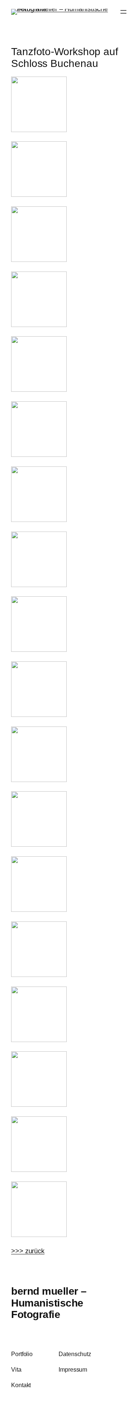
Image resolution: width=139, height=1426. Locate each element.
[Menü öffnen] (123, 11)
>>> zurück (27, 1251)
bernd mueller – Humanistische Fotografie (49, 1302)
